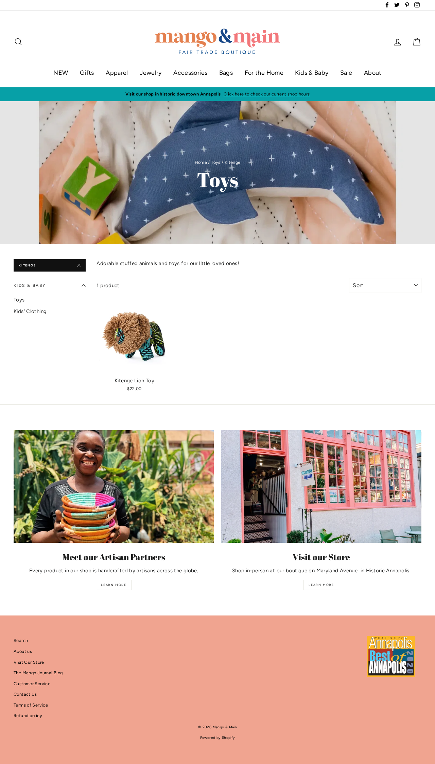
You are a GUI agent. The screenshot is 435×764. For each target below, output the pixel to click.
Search (21, 640)
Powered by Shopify (217, 737)
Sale (346, 72)
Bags (226, 72)
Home (201, 162)
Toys (216, 162)
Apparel (117, 72)
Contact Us (25, 694)
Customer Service (32, 683)
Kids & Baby (311, 72)
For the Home (264, 72)
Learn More (113, 585)
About (373, 72)
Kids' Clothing (30, 311)
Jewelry (151, 72)
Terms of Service (31, 705)
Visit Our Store (29, 662)
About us (23, 651)
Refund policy (28, 715)
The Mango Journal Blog (38, 672)
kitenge (27, 265)
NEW (60, 72)
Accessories (190, 72)
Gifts (87, 72)
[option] (217, 94)
